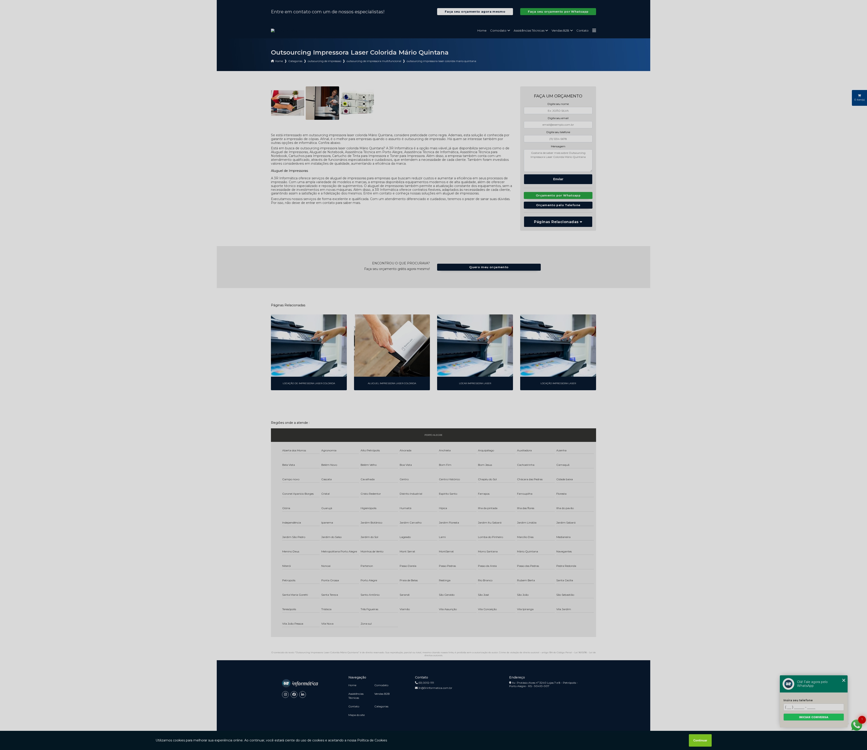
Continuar (700, 740)
